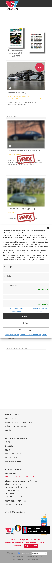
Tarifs (41, 542)
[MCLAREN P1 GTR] (26, 89)
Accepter (26, 316)
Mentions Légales (12, 418)
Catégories (23, 539)
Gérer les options (26, 330)
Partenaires (31, 542)
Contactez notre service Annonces (19, 476)
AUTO (7, 442)
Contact (17, 546)
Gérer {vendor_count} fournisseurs (16, 310)
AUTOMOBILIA (11, 457)
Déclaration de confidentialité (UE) (19, 422)
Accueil (12, 539)
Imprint (44, 335)
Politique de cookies (12, 335)
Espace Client (31, 546)
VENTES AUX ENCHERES (15, 453)
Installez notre (37, 530)
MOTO (8, 450)
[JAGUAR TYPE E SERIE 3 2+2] (26, 147)
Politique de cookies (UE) (15, 426)
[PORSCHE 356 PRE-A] (26, 205)
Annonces (35, 539)
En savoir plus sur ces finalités (39, 310)
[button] (48, 228)
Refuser (26, 323)
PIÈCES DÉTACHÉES (13, 461)
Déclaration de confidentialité (30, 335)
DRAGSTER (9, 446)
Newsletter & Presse (14, 542)
